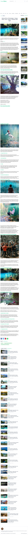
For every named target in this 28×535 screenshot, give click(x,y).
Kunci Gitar (14, 533)
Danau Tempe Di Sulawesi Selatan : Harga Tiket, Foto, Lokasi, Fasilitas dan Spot (12, 357)
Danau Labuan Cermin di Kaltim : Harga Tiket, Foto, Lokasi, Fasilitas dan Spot (13, 496)
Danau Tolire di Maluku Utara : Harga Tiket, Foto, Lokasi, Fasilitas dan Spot (13, 454)
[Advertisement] (14, 7)
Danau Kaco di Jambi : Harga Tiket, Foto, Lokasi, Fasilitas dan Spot (13, 461)
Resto (21, 13)
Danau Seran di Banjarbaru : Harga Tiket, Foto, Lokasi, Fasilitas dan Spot (12, 405)
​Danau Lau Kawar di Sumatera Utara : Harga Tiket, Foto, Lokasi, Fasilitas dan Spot (13, 370)
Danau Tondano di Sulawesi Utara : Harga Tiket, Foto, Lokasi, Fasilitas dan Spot (13, 416)
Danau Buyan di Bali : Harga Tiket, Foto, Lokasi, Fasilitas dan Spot (13, 363)
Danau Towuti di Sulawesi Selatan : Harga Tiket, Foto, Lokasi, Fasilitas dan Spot (12, 508)
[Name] (25, 1)
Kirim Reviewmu (16, 22)
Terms (11, 533)
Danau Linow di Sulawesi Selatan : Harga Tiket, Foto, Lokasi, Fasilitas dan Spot (13, 443)
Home (1, 13)
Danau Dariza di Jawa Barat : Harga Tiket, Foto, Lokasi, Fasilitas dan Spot (12, 502)
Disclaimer (4, 533)
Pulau (19, 13)
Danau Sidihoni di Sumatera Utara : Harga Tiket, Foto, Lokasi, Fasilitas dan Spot (13, 393)
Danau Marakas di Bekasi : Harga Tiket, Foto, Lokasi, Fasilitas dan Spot (12, 483)
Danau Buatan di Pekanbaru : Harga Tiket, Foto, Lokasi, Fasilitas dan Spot (12, 477)
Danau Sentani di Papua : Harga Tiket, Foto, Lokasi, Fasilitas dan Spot (13, 514)
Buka (4, 41)
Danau (7, 13)
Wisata (24, 13)
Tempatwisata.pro (25, 533)
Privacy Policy (8, 533)
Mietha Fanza (3, 22)
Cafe (3, 13)
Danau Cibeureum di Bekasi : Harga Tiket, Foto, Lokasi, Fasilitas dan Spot (12, 490)
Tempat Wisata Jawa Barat (8, 343)
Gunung (10, 13)
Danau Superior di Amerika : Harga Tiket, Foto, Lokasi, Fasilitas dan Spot (12, 387)
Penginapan (16, 13)
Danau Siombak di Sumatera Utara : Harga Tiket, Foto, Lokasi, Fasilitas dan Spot (13, 520)
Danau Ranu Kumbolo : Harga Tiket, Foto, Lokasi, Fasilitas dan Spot (13, 376)
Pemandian (13, 13)
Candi (5, 13)
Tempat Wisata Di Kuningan (5, 344)
